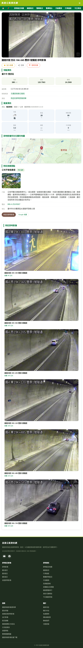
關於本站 (46, 610)
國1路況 (5, 570)
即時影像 (5, 567)
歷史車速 (5, 610)
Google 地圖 (22, 214)
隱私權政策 (47, 617)
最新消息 (46, 607)
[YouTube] (4, 556)
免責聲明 (46, 614)
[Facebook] (9, 556)
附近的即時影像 (8, 214)
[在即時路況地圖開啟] (41, 150)
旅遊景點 (5, 630)
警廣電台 (49, 8)
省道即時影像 (6, 580)
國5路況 (5, 577)
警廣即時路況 (47, 577)
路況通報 (5, 620)
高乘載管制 (47, 583)
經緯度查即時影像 (8, 614)
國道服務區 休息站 (8, 624)
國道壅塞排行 (47, 590)
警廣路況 (39, 8)
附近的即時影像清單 (18, 98)
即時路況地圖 (19, 8)
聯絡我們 (46, 620)
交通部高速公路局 (18, 94)
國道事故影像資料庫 (9, 607)
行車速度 (68, 8)
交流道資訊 (6, 627)
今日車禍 (77, 8)
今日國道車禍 (47, 597)
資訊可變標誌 (47, 593)
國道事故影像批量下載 (9, 637)
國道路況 (30, 8)
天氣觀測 (58, 8)
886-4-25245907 (14, 204)
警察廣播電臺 (6, 634)
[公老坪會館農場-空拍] (11, 180)
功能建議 (46, 624)
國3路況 (5, 573)
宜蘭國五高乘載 (48, 587)
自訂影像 (5, 617)
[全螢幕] (78, 54)
